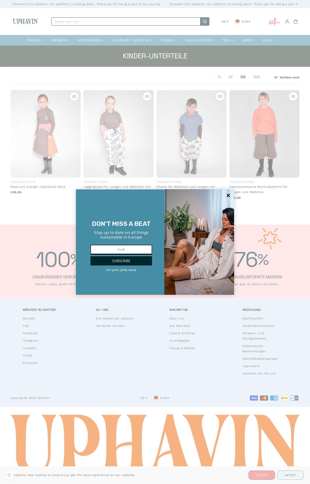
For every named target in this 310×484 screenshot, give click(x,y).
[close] (228, 195)
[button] (121, 260)
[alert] (155, 242)
